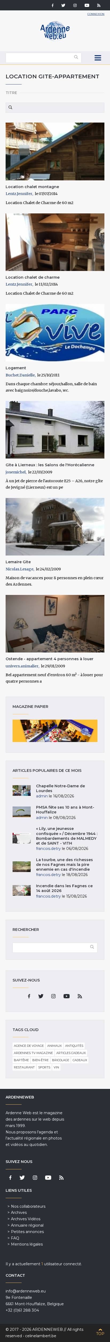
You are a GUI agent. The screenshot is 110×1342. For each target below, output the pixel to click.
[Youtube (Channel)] (87, 6)
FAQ (15, 1238)
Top (100, 1333)
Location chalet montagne (32, 186)
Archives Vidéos (25, 1219)
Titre (11, 92)
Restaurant (24, 1067)
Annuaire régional (27, 1225)
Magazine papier (55, 731)
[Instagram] (75, 6)
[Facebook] (52, 6)
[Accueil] (55, 40)
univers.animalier (22, 666)
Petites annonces (27, 1231)
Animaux (54, 1046)
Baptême (21, 1060)
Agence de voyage (29, 1046)
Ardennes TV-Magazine (33, 1053)
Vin (56, 1067)
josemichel (16, 472)
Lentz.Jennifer (19, 193)
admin (42, 796)
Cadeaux (80, 1060)
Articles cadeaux (71, 1053)
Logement (16, 368)
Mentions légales (27, 1244)
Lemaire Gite (18, 561)
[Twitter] (63, 6)
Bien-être (40, 1060)
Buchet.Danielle (20, 375)
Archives (19, 1212)
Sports (44, 1067)
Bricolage (60, 1060)
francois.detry (48, 848)
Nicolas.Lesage (19, 569)
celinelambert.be (40, 1335)
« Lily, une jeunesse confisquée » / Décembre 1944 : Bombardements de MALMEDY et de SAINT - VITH (66, 836)
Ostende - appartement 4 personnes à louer (49, 658)
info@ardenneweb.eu (26, 1291)
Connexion (95, 14)
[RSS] (99, 6)
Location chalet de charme (33, 277)
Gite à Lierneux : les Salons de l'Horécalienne (50, 465)
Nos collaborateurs (28, 1206)
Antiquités (74, 1046)
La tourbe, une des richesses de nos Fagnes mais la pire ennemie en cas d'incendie (64, 864)
